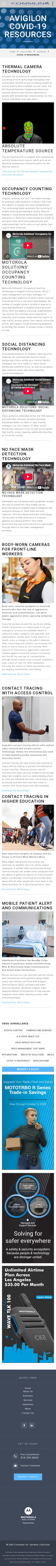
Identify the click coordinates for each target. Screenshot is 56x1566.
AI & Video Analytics (28, 1036)
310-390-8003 (30, 1457)
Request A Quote (28, 1069)
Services (28, 1400)
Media (50, 1055)
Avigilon (41, 52)
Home (12, 52)
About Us (28, 1391)
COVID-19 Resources (18, 1061)
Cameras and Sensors (39, 1030)
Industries (28, 1404)
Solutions (26, 52)
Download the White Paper (15, 674)
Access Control (13, 1030)
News (28, 1409)
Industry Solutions (32, 1055)
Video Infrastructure (28, 1042)
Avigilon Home (41, 1061)
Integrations (10, 1055)
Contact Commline (30, 1465)
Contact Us (28, 1413)
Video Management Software (28, 1049)
